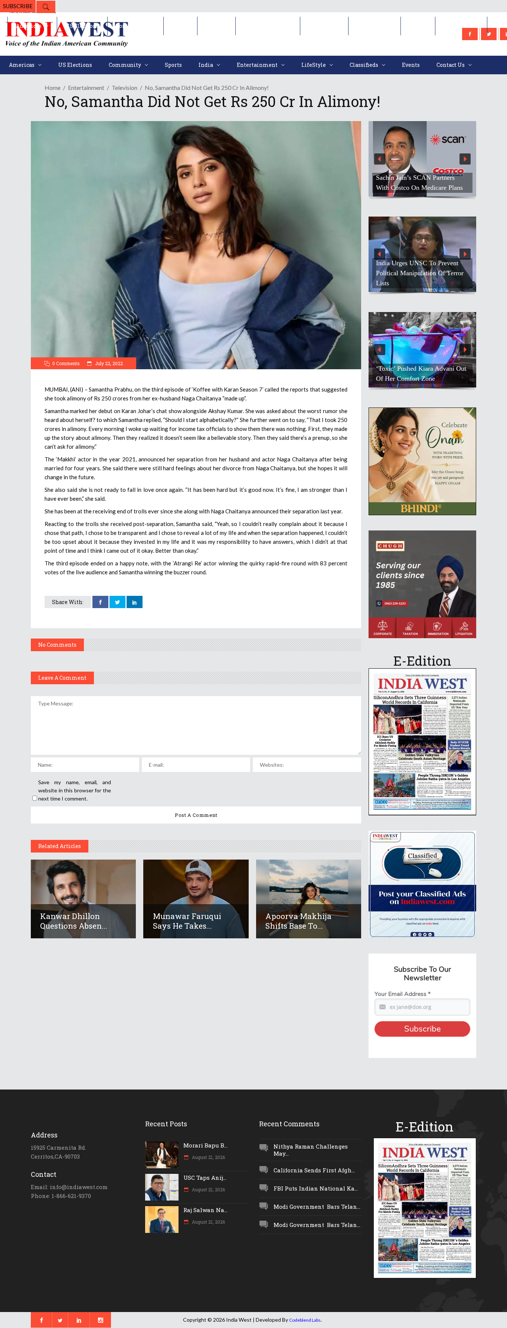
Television (124, 87)
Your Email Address (402, 994)
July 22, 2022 (108, 363)
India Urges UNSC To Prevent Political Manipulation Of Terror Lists (420, 273)
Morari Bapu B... (205, 1145)
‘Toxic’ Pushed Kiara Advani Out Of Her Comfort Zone (421, 373)
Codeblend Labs (305, 1320)
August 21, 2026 (208, 1157)
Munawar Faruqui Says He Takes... (187, 921)
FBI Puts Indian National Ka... (316, 1188)
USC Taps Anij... (204, 1177)
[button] (422, 159)
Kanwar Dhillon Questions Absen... (73, 921)
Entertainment (86, 87)
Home (52, 87)
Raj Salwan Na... (205, 1210)
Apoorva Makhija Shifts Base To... (298, 921)
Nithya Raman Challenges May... (311, 1150)
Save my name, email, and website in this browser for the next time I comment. (74, 790)
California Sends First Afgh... (314, 1170)
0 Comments (66, 363)
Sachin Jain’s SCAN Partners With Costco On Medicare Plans (419, 182)
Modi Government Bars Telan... (317, 1206)
